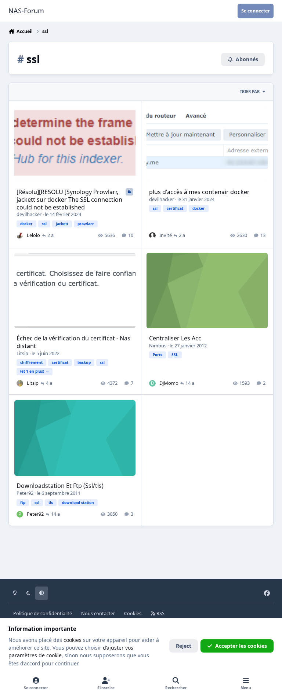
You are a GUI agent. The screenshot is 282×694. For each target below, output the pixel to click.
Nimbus (157, 345)
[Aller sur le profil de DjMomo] (152, 383)
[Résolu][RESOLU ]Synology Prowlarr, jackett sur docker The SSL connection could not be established (69, 199)
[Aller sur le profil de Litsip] (20, 383)
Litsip (22, 353)
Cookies (132, 613)
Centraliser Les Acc (175, 338)
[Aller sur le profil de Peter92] (20, 514)
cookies (73, 639)
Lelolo (33, 235)
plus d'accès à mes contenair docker (199, 192)
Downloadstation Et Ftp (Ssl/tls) (60, 486)
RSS (159, 613)
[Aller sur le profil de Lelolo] (20, 235)
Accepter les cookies (241, 645)
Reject (183, 645)
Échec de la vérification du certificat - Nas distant (73, 342)
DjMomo (168, 383)
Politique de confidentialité (42, 613)
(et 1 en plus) (32, 371)
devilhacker (29, 214)
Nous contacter (98, 613)
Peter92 (25, 493)
